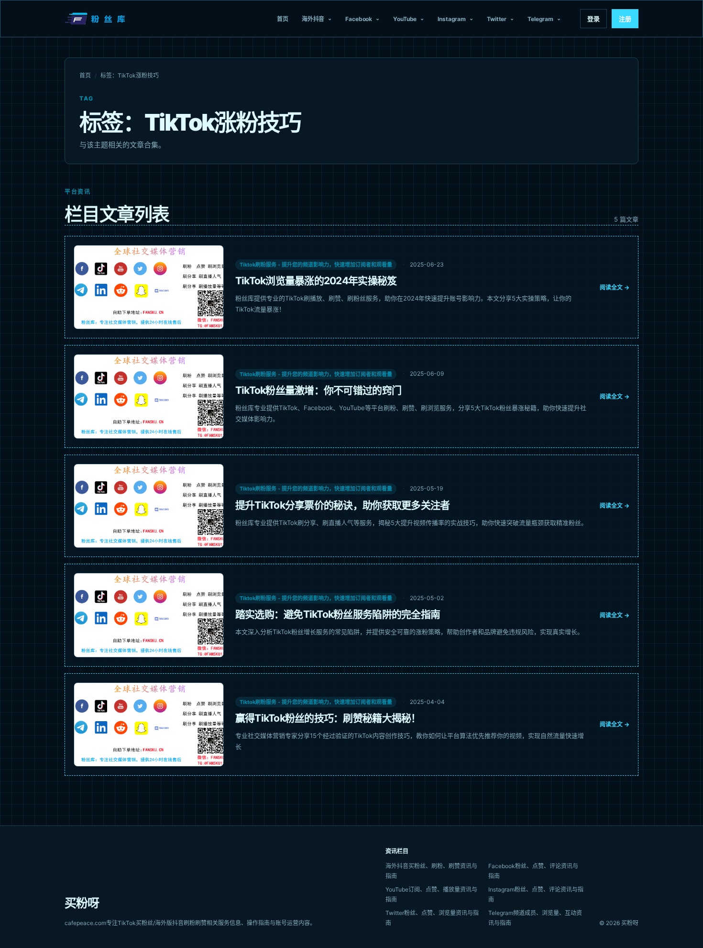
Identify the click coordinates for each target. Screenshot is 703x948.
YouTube (405, 18)
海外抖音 (313, 18)
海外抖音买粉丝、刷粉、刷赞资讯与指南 (431, 871)
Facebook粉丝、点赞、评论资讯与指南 (533, 871)
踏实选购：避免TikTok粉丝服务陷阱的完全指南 (337, 614)
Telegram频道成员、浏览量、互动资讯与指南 (535, 917)
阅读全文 (614, 287)
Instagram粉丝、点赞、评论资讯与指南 (535, 894)
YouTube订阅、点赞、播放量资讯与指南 (431, 894)
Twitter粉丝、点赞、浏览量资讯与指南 (432, 917)
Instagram (452, 18)
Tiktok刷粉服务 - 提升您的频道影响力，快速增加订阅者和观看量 (316, 264)
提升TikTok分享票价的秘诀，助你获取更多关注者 (342, 505)
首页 (282, 18)
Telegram (540, 18)
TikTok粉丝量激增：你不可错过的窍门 (318, 390)
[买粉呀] (96, 18)
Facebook (358, 18)
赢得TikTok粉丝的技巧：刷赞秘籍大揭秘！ (328, 718)
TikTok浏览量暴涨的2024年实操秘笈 (316, 281)
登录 (593, 18)
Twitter (496, 18)
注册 (625, 18)
